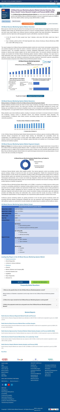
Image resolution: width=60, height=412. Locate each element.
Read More (4, 351)
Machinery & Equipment (51, 370)
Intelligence (4, 390)
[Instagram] (9, 385)
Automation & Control (50, 367)
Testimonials (4, 367)
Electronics (48, 376)
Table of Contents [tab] (16, 21)
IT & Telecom (34, 367)
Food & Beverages (35, 368)
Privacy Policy (4, 370)
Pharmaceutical (35, 378)
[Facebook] (2, 385)
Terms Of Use (4, 369)
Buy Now (20, 282)
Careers (3, 374)
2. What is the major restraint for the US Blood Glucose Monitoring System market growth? (25, 300)
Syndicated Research (6, 397)
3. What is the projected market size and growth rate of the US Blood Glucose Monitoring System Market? (27, 305)
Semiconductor (34, 380)
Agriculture (48, 374)
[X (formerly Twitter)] (6, 385)
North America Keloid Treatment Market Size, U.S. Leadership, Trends (19, 337)
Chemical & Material (36, 373)
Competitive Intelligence (7, 399)
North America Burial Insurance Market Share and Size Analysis (18, 323)
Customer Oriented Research (8, 400)
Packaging (47, 368)
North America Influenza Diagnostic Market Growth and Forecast (18, 316)
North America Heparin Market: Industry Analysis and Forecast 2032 (19, 344)
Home (2, 5)
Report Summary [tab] (6, 21)
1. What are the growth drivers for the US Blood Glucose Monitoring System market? (24, 290)
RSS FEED (4, 376)
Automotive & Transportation (34, 376)
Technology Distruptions (7, 391)
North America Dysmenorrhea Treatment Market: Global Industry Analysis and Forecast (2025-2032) (28, 331)
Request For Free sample (40, 282)
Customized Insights (6, 395)
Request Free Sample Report (35, 96)
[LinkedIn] (12, 385)
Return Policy (4, 372)
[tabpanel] (30, 168)
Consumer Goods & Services (36, 371)
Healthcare (8, 5)
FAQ (2, 365)
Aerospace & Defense (50, 365)
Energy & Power (49, 372)
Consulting (4, 393)
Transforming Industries (7, 402)
